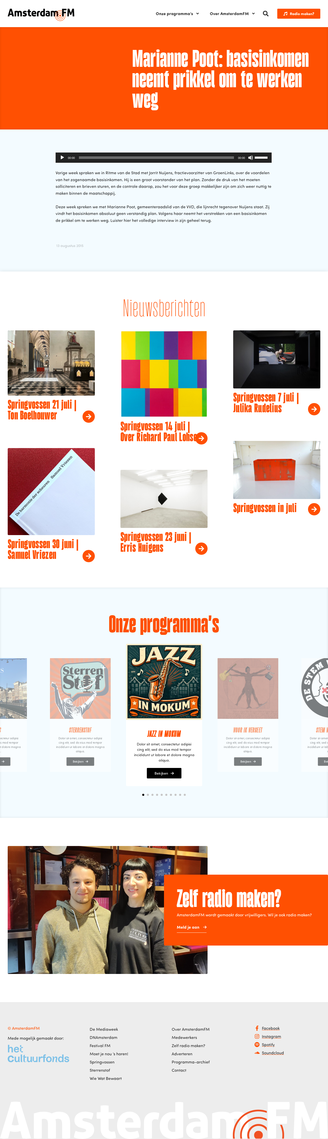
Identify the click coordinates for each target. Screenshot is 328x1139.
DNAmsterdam (103, 1037)
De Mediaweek (104, 1029)
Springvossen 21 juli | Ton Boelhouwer (42, 411)
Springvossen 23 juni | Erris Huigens (155, 543)
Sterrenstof (100, 1070)
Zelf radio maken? (188, 1045)
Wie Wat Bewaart (106, 1078)
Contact (179, 1070)
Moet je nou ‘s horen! (109, 1053)
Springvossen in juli (265, 508)
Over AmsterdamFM (229, 13)
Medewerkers (184, 1037)
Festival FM (100, 1045)
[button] (266, 13)
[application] (164, 158)
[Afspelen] (62, 157)
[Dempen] (250, 157)
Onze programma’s (174, 13)
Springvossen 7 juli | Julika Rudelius (266, 404)
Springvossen (102, 1062)
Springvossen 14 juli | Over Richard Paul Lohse (158, 432)
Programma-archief (191, 1062)
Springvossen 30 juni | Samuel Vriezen (43, 550)
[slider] (262, 157)
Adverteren (182, 1053)
